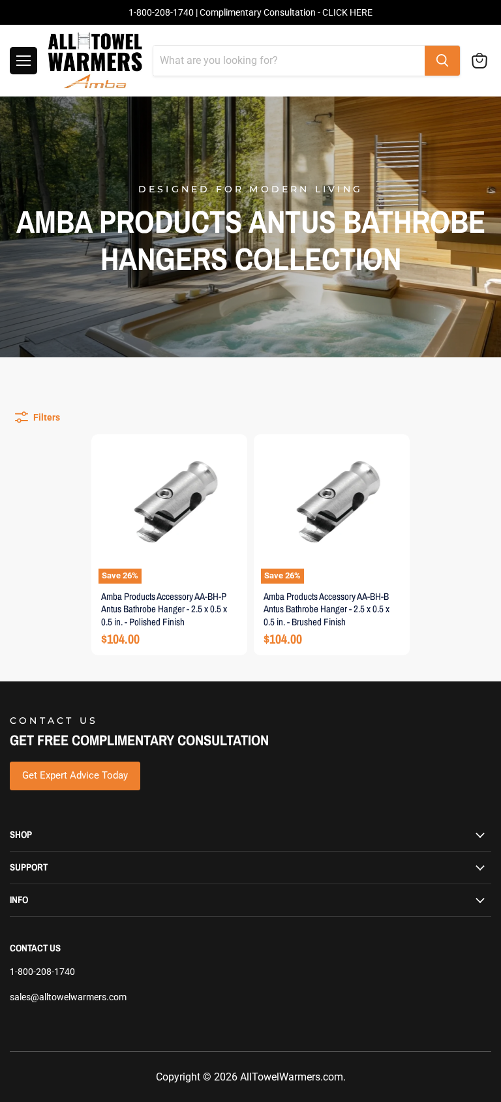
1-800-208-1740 (42, 971)
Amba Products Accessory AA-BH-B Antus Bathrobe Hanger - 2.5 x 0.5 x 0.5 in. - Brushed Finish (326, 609)
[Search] (442, 61)
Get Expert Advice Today (75, 775)
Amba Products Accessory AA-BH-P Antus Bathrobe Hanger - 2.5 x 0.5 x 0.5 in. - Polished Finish (164, 609)
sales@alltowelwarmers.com (68, 997)
